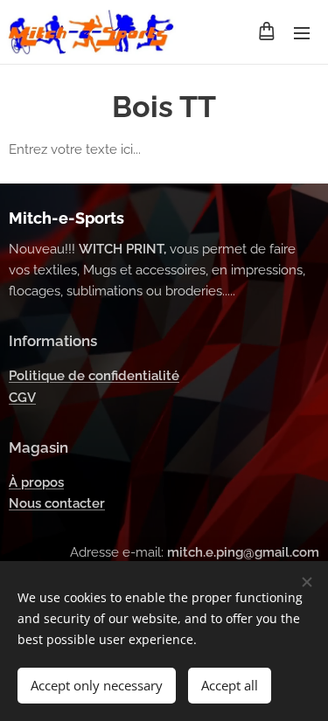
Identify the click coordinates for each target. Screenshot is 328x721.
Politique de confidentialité (94, 376)
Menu (301, 32)
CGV (22, 398)
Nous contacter (57, 503)
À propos (36, 482)
